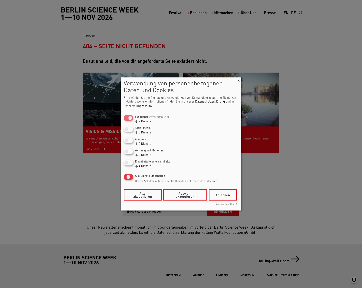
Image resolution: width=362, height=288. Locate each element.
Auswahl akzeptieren (185, 194)
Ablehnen (223, 195)
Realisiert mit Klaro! (226, 204)
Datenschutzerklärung (210, 101)
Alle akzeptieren (142, 194)
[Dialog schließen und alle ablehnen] (238, 79)
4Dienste (143, 166)
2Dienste (143, 121)
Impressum (144, 106)
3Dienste (143, 132)
